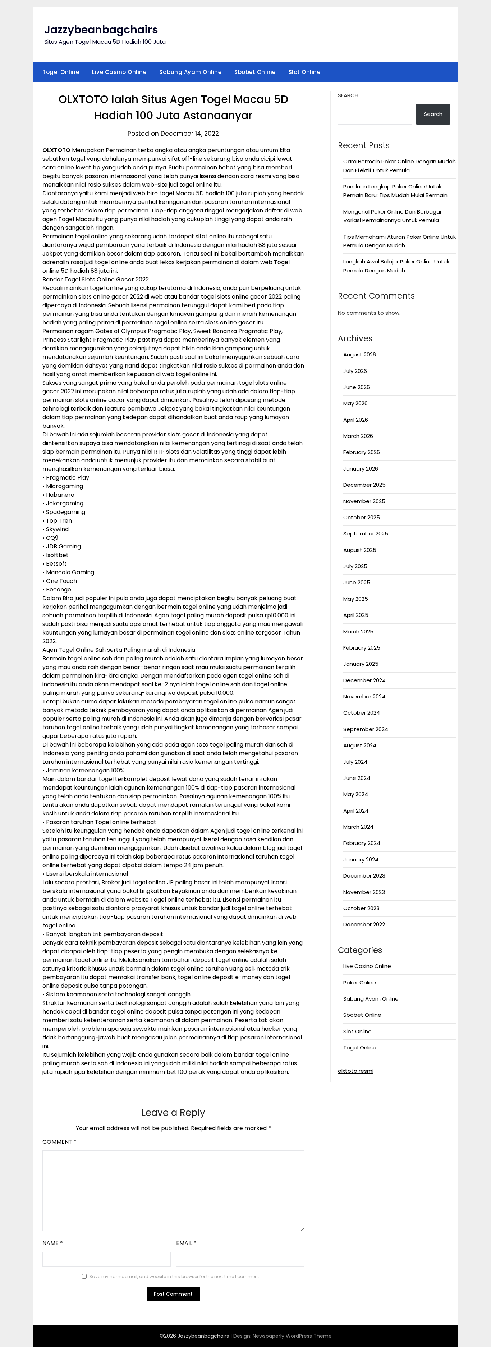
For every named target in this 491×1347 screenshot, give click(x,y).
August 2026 (359, 354)
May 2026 (355, 403)
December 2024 (364, 680)
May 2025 (355, 599)
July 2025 (355, 566)
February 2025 (361, 647)
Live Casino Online (119, 72)
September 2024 (365, 729)
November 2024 (364, 696)
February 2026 (361, 452)
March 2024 (358, 827)
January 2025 (360, 664)
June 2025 (356, 582)
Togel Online (60, 72)
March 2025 (358, 631)
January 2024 (360, 859)
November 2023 (364, 892)
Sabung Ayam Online (190, 72)
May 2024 (355, 794)
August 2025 (359, 550)
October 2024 (361, 712)
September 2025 (365, 533)
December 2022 (364, 924)
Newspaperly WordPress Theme (292, 1335)
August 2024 (359, 745)
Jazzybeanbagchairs (101, 29)
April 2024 (355, 810)
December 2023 (364, 875)
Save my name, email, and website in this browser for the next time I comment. (174, 1276)
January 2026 (360, 468)
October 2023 (361, 908)
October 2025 (361, 517)
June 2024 (356, 778)
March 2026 (358, 436)
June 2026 (356, 387)
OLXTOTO (56, 150)
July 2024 (355, 762)
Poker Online (359, 982)
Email (186, 1243)
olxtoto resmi (355, 1071)
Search (348, 95)
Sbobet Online (255, 72)
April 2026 (355, 420)
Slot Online (305, 72)
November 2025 (364, 501)
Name (52, 1243)
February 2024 (361, 843)
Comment (59, 1142)
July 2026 (355, 371)
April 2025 (355, 615)
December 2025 (364, 484)
